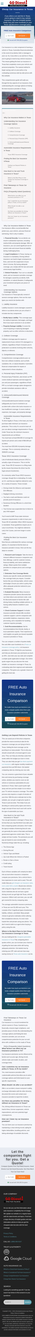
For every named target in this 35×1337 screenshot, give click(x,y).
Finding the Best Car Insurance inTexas (15, 160)
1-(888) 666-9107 (16, 1241)
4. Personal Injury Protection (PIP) (18, 138)
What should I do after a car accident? (16, 206)
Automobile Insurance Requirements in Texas (17, 149)
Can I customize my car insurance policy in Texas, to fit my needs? (18, 201)
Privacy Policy (8, 1233)
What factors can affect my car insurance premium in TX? (17, 196)
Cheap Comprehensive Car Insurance (16, 1276)
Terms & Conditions (10, 1236)
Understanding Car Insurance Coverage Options (15, 122)
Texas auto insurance (21, 954)
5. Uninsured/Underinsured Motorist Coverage (18, 143)
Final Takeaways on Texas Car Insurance (15, 186)
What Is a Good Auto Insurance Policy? (16, 1269)
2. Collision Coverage (14, 131)
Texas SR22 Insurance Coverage (17, 154)
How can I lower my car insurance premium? (18, 217)
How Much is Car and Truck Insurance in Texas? (14, 172)
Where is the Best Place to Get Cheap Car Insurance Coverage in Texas (18, 179)
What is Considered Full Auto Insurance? (17, 1272)
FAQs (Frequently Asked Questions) (17, 191)
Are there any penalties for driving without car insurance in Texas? (18, 212)
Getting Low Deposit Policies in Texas (17, 166)
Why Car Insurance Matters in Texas (17, 118)
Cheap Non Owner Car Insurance (15, 1279)
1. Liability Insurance (14, 128)
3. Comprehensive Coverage (16, 135)
